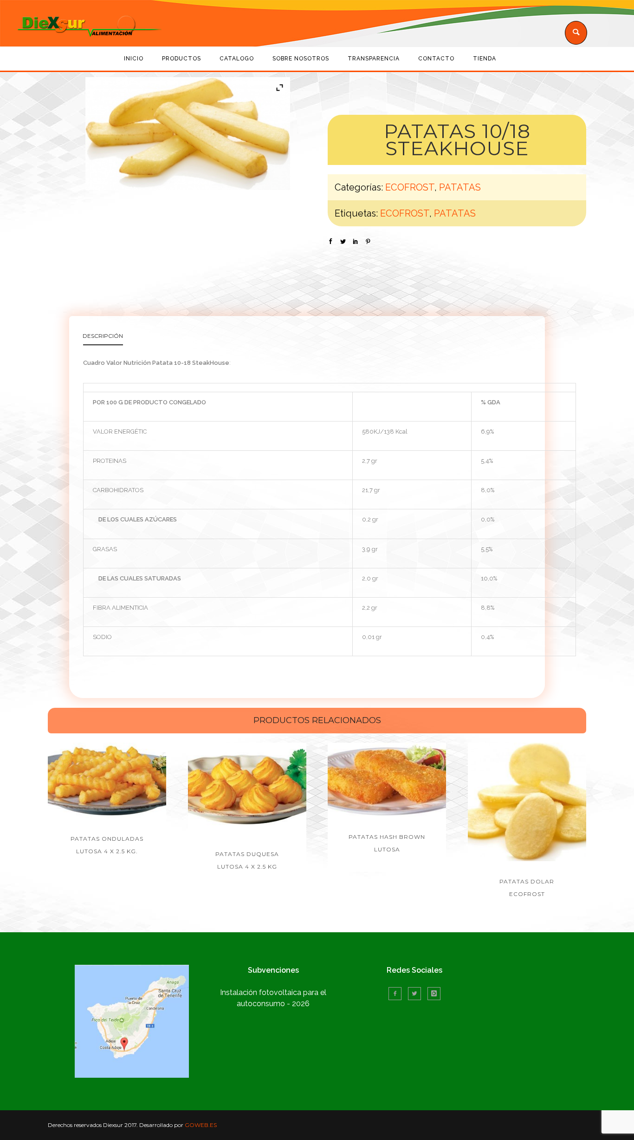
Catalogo (237, 58)
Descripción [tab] (103, 335)
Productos (181, 58)
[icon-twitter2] (417, 993)
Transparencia (374, 58)
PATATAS (460, 187)
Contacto (436, 58)
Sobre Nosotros (300, 58)
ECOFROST (409, 187)
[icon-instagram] (433, 993)
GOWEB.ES (201, 1124)
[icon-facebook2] (397, 993)
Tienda (484, 58)
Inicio (133, 58)
